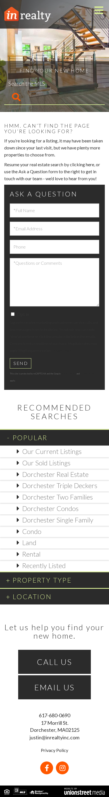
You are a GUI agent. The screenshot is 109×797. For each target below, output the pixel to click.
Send (20, 363)
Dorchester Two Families (57, 497)
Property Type (42, 580)
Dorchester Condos (50, 508)
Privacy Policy (62, 350)
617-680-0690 (54, 715)
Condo (31, 531)
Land (29, 542)
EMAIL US (54, 687)
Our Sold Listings (46, 463)
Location (32, 596)
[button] (12, 97)
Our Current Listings (52, 451)
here (90, 164)
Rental (31, 554)
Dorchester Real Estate (55, 474)
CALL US (54, 662)
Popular (30, 437)
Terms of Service (88, 373)
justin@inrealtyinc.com (54, 737)
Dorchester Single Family (57, 520)
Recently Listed (44, 565)
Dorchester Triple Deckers (59, 485)
